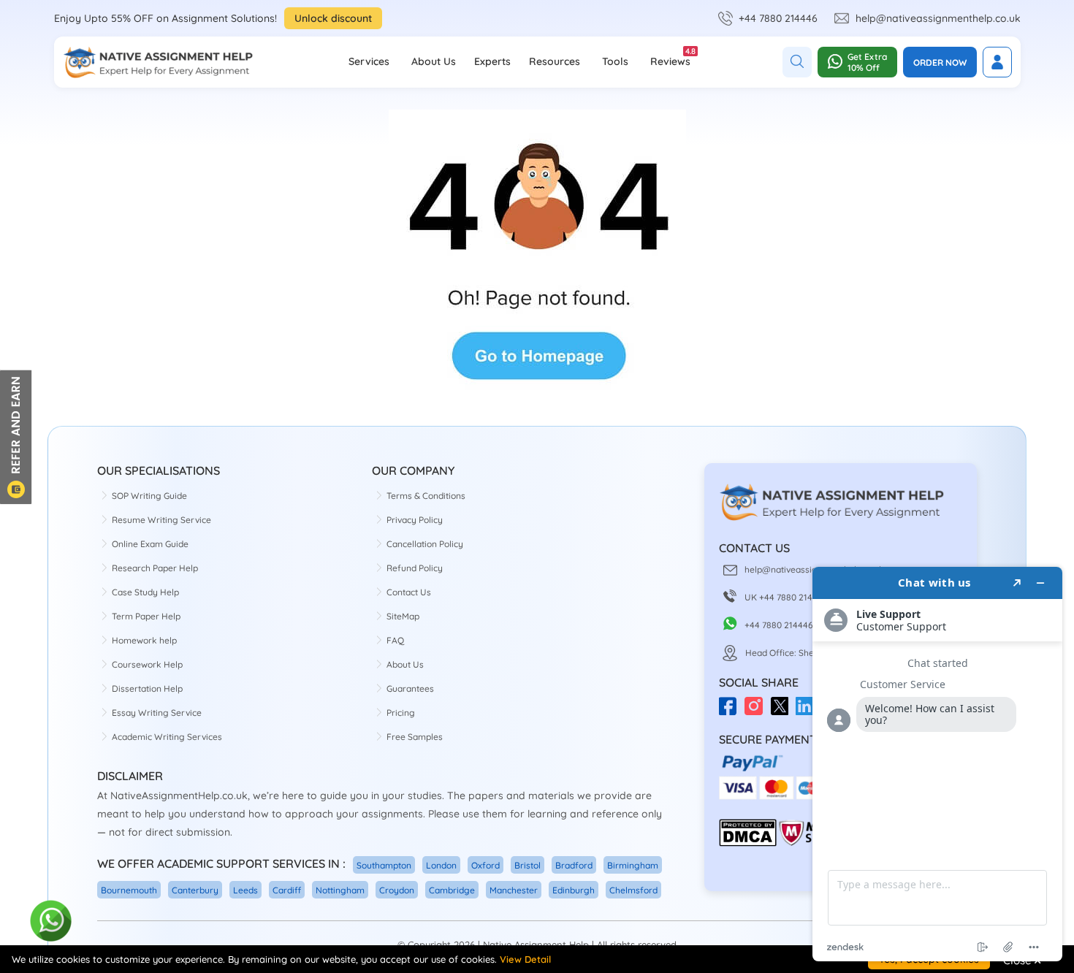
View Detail (525, 959)
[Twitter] (783, 711)
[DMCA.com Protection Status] (748, 843)
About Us (433, 61)
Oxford (485, 865)
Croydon (396, 890)
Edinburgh (573, 890)
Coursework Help (147, 664)
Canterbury (195, 890)
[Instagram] (757, 711)
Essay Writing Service (157, 712)
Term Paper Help (146, 616)
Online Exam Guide (150, 543)
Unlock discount (333, 18)
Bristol (527, 865)
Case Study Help (145, 592)
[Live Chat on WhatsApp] (51, 921)
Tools (615, 61)
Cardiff (287, 890)
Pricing (400, 712)
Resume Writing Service (161, 519)
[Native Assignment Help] (158, 62)
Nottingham (340, 890)
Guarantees (410, 688)
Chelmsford (633, 890)
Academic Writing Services (167, 736)
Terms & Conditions (425, 495)
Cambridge (452, 890)
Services (369, 61)
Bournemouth (129, 890)
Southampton (384, 865)
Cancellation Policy (424, 543)
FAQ (395, 640)
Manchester (514, 890)
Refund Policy (414, 567)
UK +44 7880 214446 (786, 597)
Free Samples (414, 736)
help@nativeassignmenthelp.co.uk (938, 18)
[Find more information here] (937, 764)
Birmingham (632, 865)
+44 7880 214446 (778, 18)
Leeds (245, 890)
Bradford (574, 865)
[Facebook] (731, 711)
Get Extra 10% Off (867, 62)
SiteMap (402, 616)
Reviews (670, 57)
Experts (492, 61)
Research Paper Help (155, 567)
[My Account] (997, 62)
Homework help (144, 640)
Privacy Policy (414, 519)
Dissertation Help (147, 688)
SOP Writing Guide (149, 495)
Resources (554, 61)
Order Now (940, 62)
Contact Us (408, 592)
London (441, 865)
